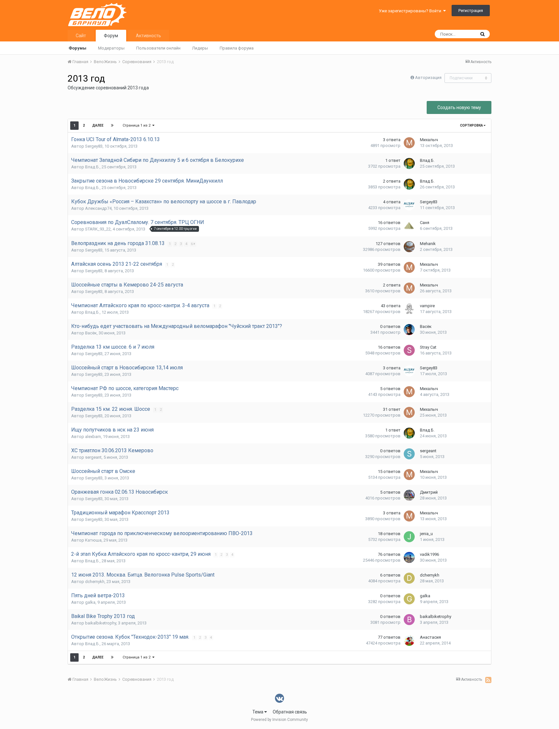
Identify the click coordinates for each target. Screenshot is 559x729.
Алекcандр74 (98, 208)
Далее (98, 125)
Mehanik (428, 243)
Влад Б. (92, 166)
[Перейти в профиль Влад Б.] (409, 163)
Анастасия (430, 637)
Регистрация (470, 10)
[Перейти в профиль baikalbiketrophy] (409, 619)
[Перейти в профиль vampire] (409, 308)
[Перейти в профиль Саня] (409, 225)
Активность (148, 35)
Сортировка (472, 125)
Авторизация (428, 77)
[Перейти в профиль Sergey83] (409, 204)
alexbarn (93, 436)
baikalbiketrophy (100, 623)
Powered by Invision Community (279, 719)
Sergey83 (94, 146)
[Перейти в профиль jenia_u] (409, 536)
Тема (258, 711)
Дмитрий (429, 492)
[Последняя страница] (112, 125)
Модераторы (111, 48)
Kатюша (93, 540)
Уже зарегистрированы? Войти (411, 10)
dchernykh (94, 581)
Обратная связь (290, 711)
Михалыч (429, 139)
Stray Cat (428, 347)
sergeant (93, 457)
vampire (427, 305)
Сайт (81, 35)
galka (90, 602)
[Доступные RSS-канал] (488, 679)
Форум (111, 35)
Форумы (77, 48)
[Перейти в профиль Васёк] (409, 329)
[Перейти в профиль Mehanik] (409, 246)
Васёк (91, 333)
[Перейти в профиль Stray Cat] (409, 350)
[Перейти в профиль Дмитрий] (409, 495)
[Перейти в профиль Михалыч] (409, 142)
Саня (424, 222)
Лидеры (200, 48)
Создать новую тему (459, 107)
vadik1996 (429, 554)
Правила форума (237, 48)
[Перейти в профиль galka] (409, 598)
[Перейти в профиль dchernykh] (409, 578)
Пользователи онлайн (158, 48)
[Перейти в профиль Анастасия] (409, 640)
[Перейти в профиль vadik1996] (409, 557)
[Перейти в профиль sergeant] (409, 453)
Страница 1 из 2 (137, 125)
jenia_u (426, 533)
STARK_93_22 (98, 229)
